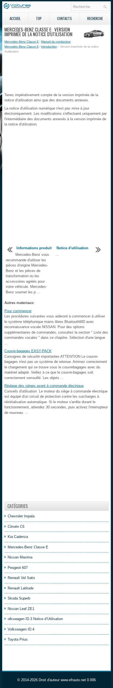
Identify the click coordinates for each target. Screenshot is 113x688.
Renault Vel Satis (21, 578)
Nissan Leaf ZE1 (21, 609)
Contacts (64, 18)
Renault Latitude (20, 588)
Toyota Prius (18, 639)
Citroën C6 (16, 526)
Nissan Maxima (20, 557)
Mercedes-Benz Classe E (21, 41)
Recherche (95, 18)
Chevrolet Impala (21, 516)
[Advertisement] (56, 73)
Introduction (49, 46)
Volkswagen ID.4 (21, 629)
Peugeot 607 (18, 568)
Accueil (15, 18)
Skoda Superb (19, 598)
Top (39, 18)
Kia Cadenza (18, 537)
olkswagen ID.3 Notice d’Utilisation (35, 619)
